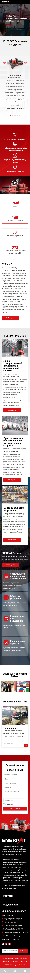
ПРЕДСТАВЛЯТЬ (15, 808)
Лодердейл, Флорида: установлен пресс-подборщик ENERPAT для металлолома (13, 728)
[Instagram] (9, 944)
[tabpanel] (15, 81)
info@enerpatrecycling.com (13, 919)
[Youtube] (6, 944)
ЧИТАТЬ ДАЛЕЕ (10, 318)
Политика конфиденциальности (15, 965)
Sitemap (23, 961)
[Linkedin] (3, 944)
